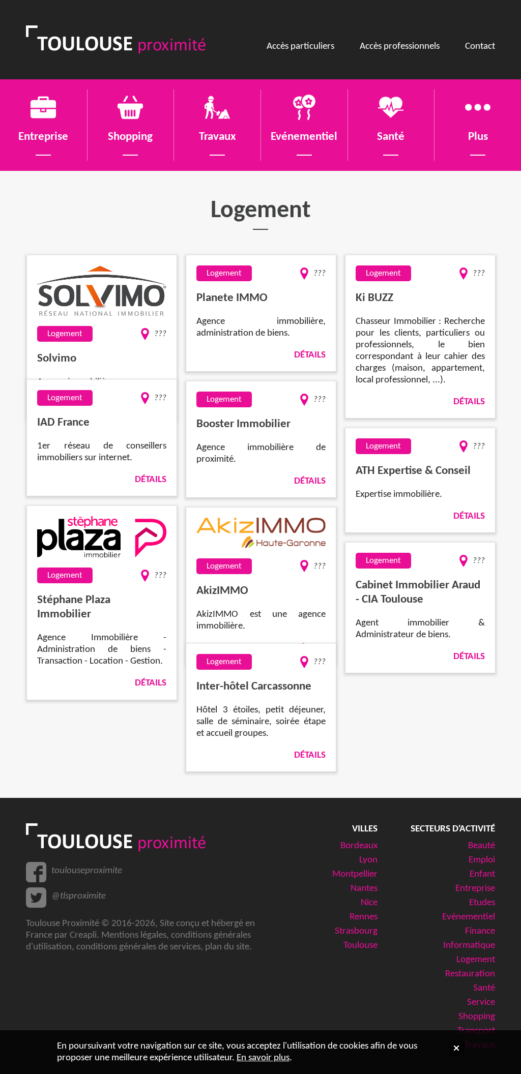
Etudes (482, 903)
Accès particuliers (300, 46)
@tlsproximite (78, 896)
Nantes (364, 888)
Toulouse (360, 945)
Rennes (364, 917)
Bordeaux (359, 846)
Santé (484, 988)
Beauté (481, 846)
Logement (475, 960)
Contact (480, 46)
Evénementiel (468, 917)
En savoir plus (263, 1058)
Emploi (482, 860)
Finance (480, 931)
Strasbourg (356, 931)
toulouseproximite (86, 871)
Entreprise (475, 888)
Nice (369, 903)
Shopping (476, 1017)
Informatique (469, 945)
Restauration (470, 974)
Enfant (482, 874)
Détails (310, 355)
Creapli (83, 935)
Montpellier (355, 874)
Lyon (368, 860)
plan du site (227, 947)
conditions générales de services (138, 947)
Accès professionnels (400, 46)
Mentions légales (133, 935)
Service (481, 1002)
